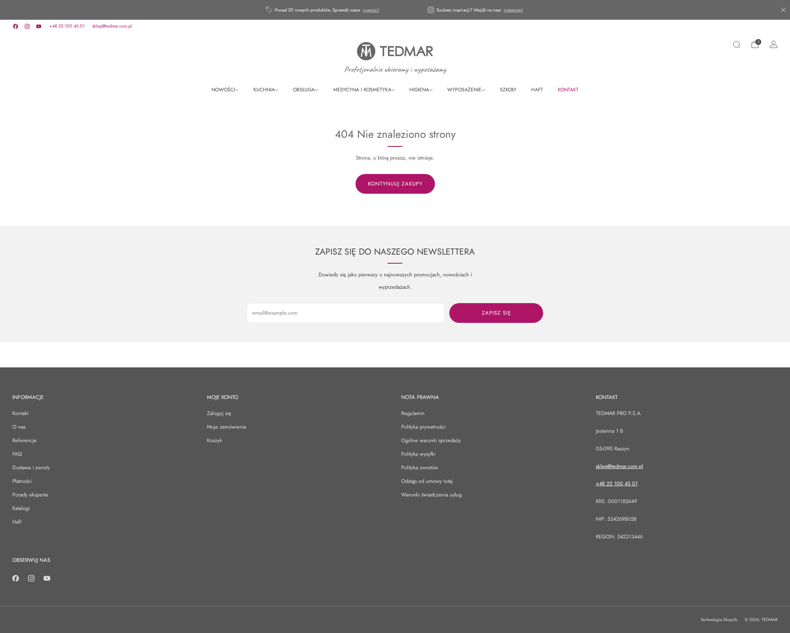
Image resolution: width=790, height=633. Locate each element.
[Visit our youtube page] (38, 26)
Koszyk (214, 440)
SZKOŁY (508, 89)
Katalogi (21, 508)
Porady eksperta (30, 495)
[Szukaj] (736, 44)
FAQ (17, 454)
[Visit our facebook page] (15, 26)
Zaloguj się (219, 413)
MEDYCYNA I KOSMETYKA (362, 89)
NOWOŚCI (223, 89)
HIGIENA (419, 89)
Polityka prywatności (423, 427)
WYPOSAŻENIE (464, 89)
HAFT (537, 89)
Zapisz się (496, 313)
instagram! (513, 10)
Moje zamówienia (226, 427)
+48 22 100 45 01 (67, 26)
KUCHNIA (264, 89)
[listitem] (323, 10)
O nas (19, 427)
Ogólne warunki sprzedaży (431, 440)
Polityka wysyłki (418, 454)
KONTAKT (568, 89)
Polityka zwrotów (419, 467)
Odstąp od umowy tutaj (427, 481)
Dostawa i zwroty (31, 467)
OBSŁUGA (304, 89)
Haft (16, 522)
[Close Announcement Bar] (783, 10)
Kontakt (20, 413)
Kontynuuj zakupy (395, 184)
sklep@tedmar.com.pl (112, 26)
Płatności (22, 481)
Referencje (24, 440)
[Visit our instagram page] (27, 26)
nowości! (371, 10)
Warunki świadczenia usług (431, 495)
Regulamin (413, 413)
